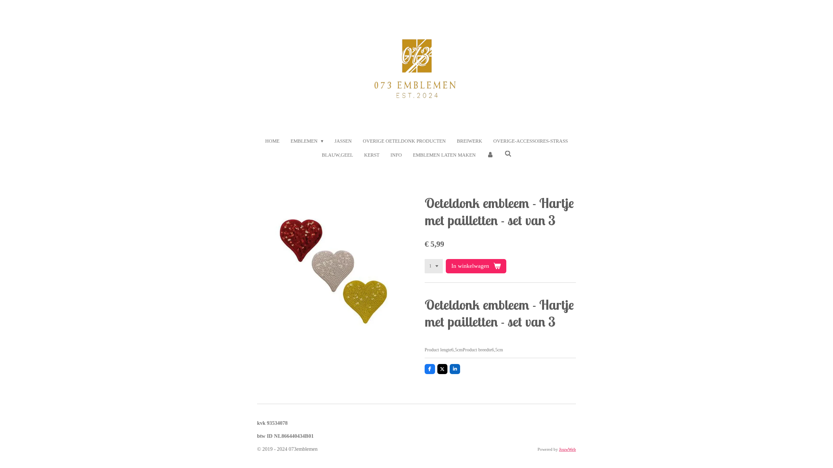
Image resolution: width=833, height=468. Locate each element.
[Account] (490, 155)
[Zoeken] (508, 154)
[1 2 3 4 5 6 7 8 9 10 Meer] (434, 266)
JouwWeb (567, 449)
